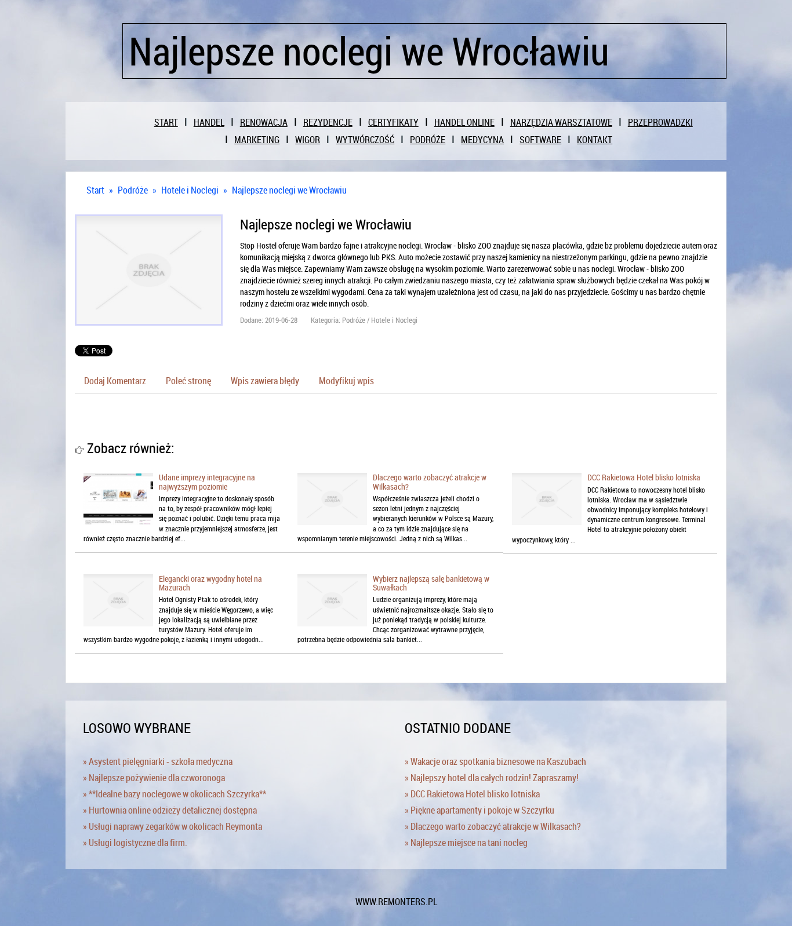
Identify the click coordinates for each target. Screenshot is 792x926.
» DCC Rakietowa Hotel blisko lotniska (472, 794)
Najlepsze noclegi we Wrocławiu (289, 190)
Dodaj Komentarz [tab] (115, 380)
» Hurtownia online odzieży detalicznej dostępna (170, 810)
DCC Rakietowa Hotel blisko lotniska (643, 477)
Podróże (133, 190)
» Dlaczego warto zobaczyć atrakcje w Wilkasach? (493, 826)
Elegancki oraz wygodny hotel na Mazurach (210, 583)
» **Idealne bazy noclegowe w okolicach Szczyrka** (174, 794)
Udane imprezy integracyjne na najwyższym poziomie (207, 481)
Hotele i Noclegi (190, 190)
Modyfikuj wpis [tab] (346, 380)
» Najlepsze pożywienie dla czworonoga (154, 777)
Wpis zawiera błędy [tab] (265, 380)
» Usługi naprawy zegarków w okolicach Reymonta (172, 826)
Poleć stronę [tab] (188, 380)
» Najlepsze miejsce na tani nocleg (466, 842)
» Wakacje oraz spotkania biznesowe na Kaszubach (495, 761)
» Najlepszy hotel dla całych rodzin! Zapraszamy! (492, 777)
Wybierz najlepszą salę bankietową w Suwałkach (431, 583)
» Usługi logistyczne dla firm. (135, 842)
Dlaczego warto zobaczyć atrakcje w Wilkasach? (429, 481)
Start (95, 190)
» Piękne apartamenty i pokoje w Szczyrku (479, 810)
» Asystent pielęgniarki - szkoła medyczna (157, 761)
